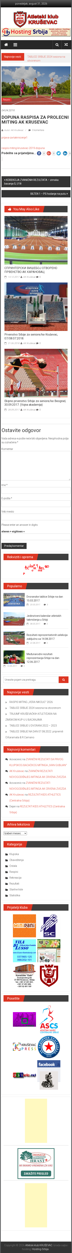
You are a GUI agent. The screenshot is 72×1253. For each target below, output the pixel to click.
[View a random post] (66, 45)
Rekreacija (15, 877)
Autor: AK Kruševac (13, 130)
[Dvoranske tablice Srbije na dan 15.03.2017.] (14, 599)
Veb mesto (7, 511)
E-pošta (6, 498)
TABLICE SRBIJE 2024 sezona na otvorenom (35, 707)
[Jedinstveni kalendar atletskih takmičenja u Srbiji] (14, 618)
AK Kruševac (29, 277)
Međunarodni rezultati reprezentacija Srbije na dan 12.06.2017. (43, 658)
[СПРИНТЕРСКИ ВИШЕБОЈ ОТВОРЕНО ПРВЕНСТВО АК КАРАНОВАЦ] (36, 239)
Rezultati (14, 883)
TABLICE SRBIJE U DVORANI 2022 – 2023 (33, 725)
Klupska (14, 854)
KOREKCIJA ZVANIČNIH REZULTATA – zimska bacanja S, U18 (31, 181)
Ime (4, 485)
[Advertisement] (36, 1121)
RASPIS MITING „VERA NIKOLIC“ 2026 (31, 702)
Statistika (14, 895)
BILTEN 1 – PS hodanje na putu (48, 193)
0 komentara (38, 130)
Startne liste (16, 889)
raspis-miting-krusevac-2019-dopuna (23, 148)
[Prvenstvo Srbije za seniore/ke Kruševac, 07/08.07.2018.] (36, 306)
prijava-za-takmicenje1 (14, 137)
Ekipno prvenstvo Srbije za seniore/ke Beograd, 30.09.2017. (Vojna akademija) (35, 403)
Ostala (13, 865)
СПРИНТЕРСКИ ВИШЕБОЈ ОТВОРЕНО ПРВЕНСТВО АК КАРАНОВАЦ (30, 270)
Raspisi (6, 99)
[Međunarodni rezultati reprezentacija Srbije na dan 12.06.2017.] (14, 656)
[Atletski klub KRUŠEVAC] (36, 19)
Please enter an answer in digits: (19, 524)
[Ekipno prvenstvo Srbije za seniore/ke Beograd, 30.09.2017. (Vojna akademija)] (36, 372)
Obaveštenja (16, 860)
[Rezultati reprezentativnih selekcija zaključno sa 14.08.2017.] (14, 637)
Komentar (7, 449)
